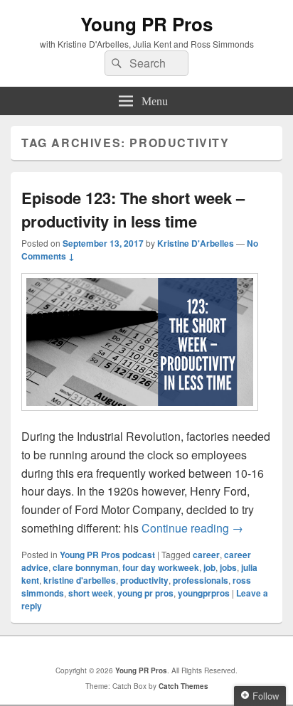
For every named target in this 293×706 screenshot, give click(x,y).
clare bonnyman (85, 567)
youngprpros (204, 593)
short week (90, 593)
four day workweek (160, 567)
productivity (144, 580)
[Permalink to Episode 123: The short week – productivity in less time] (139, 418)
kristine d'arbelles (79, 580)
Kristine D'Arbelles (195, 243)
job (209, 567)
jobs (228, 567)
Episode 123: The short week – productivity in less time (133, 209)
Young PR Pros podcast (107, 554)
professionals (200, 580)
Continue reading (192, 528)
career (206, 554)
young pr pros (145, 593)
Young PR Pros (146, 24)
